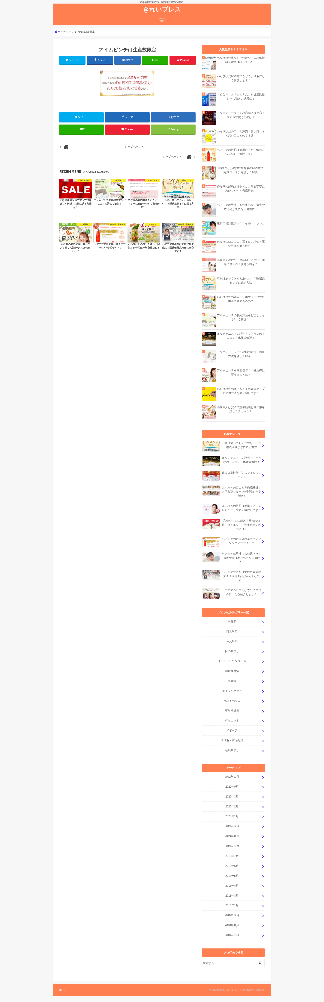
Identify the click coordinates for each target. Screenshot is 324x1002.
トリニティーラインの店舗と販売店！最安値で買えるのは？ (241, 115)
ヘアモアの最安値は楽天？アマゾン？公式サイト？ (241, 541)
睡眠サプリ (232, 750)
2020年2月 (231, 806)
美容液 (232, 681)
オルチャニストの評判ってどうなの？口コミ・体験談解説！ (241, 335)
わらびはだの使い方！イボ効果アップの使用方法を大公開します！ (241, 391)
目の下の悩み (232, 700)
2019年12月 (232, 826)
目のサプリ (232, 651)
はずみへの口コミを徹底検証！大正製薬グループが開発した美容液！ (241, 491)
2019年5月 (231, 875)
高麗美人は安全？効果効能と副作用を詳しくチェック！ (241, 409)
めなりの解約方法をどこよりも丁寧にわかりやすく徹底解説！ (241, 188)
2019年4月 (231, 885)
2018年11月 (232, 925)
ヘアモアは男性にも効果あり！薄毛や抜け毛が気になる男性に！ (241, 206)
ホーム (162, 19)
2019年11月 (232, 836)
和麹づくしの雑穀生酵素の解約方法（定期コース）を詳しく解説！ (240, 170)
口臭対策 (232, 631)
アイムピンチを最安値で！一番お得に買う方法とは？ (241, 372)
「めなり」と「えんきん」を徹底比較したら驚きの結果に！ (241, 96)
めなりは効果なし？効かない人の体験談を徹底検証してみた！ (241, 59)
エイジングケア (232, 690)
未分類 (232, 621)
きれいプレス (162, 9)
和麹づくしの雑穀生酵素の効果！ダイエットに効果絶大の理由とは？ (241, 524)
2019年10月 (232, 846)
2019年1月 (231, 905)
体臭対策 (232, 641)
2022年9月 (231, 786)
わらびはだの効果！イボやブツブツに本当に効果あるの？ (241, 299)
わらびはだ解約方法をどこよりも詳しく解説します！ (241, 78)
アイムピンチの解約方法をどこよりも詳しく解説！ (241, 317)
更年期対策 (232, 710)
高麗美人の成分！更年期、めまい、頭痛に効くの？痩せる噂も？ (241, 262)
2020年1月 (231, 816)
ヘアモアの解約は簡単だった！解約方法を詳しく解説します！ (241, 151)
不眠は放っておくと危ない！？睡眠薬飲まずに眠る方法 (241, 280)
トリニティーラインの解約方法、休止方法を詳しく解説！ (241, 354)
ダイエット (232, 720)
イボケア (232, 730)
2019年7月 (231, 855)
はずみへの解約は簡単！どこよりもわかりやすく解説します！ (241, 507)
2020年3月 (231, 796)
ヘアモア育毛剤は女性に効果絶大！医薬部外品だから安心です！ (241, 576)
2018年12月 (232, 915)
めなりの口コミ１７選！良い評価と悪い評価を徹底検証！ (241, 243)
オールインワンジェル (232, 661)
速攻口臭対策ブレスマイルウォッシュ (241, 223)
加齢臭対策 (232, 671)
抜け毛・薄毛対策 (232, 740)
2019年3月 (231, 895)
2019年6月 (231, 865)
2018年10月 (232, 935)
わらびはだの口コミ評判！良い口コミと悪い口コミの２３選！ (241, 133)
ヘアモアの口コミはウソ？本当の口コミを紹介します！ (241, 592)
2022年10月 (232, 776)
